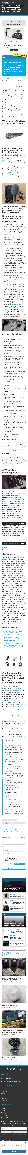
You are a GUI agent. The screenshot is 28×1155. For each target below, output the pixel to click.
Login (24, 837)
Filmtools (3, 1108)
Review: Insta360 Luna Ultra (17, 896)
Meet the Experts (5, 1096)
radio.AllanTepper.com (15, 706)
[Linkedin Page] (17, 1069)
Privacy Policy (4, 1135)
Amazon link (15, 163)
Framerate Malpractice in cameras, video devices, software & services (16, 938)
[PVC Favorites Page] (23, 879)
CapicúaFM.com (20, 736)
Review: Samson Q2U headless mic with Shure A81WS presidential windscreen (13, 632)
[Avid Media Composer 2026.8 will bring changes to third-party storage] (6, 930)
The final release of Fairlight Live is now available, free (12, 1031)
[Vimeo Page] (20, 1069)
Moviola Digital (5, 1117)
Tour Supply (4, 1113)
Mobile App (4, 1091)
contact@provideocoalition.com (12, 1081)
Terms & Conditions (21, 1134)
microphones (7, 823)
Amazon (5, 175)
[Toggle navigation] (25, 2)
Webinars (3, 1098)
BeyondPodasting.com (15, 731)
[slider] (23, 523)
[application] (14, 523)
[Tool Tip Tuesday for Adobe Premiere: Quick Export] (6, 943)
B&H (11, 175)
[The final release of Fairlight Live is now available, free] (14, 1019)
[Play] (4, 523)
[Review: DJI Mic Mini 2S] (14, 993)
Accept (14, 1151)
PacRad (3, 1110)
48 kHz (16, 513)
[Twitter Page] (11, 1069)
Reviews (21, 823)
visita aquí (5, 714)
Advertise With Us (6, 1089)
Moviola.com (4, 1115)
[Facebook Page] (7, 1069)
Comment (23, 81)
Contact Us (4, 1100)
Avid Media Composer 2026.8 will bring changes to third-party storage (16, 932)
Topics (3, 1093)
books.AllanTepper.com (9, 702)
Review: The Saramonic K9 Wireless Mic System (11, 979)
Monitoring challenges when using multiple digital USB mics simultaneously (14, 645)
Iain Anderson (12, 1007)
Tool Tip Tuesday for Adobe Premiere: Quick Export (16, 944)
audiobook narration (10, 550)
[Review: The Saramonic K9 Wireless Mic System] (14, 966)
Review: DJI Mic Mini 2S (10, 1005)
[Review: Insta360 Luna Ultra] (6, 895)
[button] (25, 1142)
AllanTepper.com (20, 704)
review (15, 823)
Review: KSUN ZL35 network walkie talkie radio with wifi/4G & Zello (17, 903)
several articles (16, 499)
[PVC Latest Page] (23, 914)
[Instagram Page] (14, 1069)
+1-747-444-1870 (6, 1078)
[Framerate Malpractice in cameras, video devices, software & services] (6, 937)
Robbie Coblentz (12, 981)
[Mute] (19, 523)
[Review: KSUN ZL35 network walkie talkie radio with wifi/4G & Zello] (6, 901)
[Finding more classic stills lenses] (6, 908)
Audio (4, 820)
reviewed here (16, 304)
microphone (12, 820)
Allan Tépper (7, 79)
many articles (16, 301)
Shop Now (14, 50)
